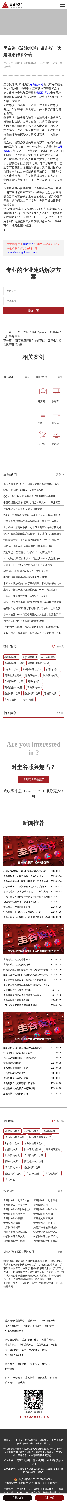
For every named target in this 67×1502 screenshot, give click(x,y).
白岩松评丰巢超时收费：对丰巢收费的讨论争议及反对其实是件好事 (33, 527)
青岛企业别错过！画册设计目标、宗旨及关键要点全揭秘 (27, 881)
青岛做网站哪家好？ (44, 1218)
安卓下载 (36, 1492)
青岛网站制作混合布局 (46, 1209)
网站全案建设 (12, 1339)
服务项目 (17, 1377)
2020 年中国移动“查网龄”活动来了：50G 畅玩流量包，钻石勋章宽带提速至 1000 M (33, 515)
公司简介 (9, 1382)
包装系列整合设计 (32, 1325)
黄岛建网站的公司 (12, 1063)
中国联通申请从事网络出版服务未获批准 (25, 577)
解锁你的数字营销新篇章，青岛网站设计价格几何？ (27, 969)
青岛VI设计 (29, 699)
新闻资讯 (9, 1363)
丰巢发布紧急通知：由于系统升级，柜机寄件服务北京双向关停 (33, 583)
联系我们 (22, 1382)
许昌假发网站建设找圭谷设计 (17, 1053)
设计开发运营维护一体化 (34, 1349)
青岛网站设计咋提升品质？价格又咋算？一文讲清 (27, 876)
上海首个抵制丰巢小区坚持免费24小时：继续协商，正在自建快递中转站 (33, 589)
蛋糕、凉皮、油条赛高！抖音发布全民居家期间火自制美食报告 (33, 633)
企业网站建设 (48, 657)
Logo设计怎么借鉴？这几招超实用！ (21, 901)
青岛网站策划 (32, 675)
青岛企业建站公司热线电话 (16, 964)
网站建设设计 (24, 1460)
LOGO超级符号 (47, 1320)
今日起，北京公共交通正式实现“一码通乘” (25, 595)
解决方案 (42, 1377)
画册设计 (49, 1325)
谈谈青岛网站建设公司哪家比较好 (49, 1231)
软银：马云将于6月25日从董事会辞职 (23, 490)
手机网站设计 (51, 693)
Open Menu (62, 4)
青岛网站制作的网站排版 (16, 1209)
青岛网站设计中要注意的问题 (18, 1204)
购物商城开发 (48, 1339)
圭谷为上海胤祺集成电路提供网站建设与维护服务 (27, 985)
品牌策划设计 (46, 1282)
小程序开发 (10, 1344)
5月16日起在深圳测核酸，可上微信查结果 (25, 571)
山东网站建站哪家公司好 (15, 1068)
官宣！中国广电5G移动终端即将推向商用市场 (27, 564)
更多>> (60, 474)
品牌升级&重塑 (12, 1325)
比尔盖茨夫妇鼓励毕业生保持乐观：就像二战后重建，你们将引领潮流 (33, 521)
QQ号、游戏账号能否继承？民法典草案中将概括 (29, 496)
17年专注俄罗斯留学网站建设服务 (20, 1005)
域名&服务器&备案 (14, 1355)
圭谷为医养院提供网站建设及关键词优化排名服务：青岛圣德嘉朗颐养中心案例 (27, 974)
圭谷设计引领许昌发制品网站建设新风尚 (23, 1047)
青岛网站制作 (34, 687)
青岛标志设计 (11, 699)
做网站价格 (43, 92)
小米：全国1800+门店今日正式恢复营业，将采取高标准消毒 (33, 614)
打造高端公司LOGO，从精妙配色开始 (22, 912)
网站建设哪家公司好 (38, 663)
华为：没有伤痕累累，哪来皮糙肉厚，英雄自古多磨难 (32, 602)
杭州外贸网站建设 (52, 1492)
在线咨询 (17, 1497)
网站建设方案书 (12, 675)
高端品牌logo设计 (14, 687)
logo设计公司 (11, 669)
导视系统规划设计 (14, 1330)
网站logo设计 (34, 681)
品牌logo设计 (53, 669)
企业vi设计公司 (12, 693)
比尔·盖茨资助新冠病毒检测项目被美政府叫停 (27, 546)
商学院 (53, 1377)
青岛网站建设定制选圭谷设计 (17, 1000)
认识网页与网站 (11, 1227)
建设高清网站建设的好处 (15, 1093)
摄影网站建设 (11, 657)
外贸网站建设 (30, 657)
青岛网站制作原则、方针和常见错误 (49, 1213)
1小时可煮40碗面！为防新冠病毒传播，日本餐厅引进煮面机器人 (33, 627)
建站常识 (46, 1363)
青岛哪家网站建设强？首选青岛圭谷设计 (23, 995)
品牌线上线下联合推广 (48, 1344)
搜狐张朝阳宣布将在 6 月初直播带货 (22, 508)
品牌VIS (32, 1320)
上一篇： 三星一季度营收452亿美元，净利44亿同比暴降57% (32, 334)
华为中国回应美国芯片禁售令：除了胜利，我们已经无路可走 (33, 533)
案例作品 (29, 1377)
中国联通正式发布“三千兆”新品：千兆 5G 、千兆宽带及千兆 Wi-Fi (33, 502)
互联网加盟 (34, 1489)
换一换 (60, 646)
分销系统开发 (26, 1344)
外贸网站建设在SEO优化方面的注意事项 (49, 1236)
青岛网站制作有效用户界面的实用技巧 (18, 1213)
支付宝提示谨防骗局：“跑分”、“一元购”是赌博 (28, 552)
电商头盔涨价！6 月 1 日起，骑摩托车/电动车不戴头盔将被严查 (33, 483)
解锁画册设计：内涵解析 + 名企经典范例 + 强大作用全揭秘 (27, 886)
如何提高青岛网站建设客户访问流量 (18, 1231)
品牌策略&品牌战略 (15, 1320)
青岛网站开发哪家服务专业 (16, 907)
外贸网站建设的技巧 (14, 1236)
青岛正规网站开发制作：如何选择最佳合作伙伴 (26, 917)
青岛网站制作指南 (13, 1218)
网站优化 (34, 1363)
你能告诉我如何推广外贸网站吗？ (20, 1058)
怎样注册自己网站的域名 (15, 1078)
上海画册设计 (49, 1489)
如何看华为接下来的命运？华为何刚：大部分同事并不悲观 (33, 539)
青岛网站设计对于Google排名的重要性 (18, 1200)
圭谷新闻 (22, 1363)
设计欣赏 (9, 1368)
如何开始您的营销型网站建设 (49, 1227)
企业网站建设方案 (14, 663)
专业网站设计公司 (14, 681)
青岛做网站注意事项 (44, 1222)
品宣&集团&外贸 (30, 1339)
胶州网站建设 (50, 675)
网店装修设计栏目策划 (46, 1240)
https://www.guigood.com (22, 252)
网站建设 (28, 244)
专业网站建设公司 (32, 669)
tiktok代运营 (22, 1492)
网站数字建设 (29, 1282)
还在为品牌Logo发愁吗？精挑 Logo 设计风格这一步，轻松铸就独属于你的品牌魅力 (27, 891)
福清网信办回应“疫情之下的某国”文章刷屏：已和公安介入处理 (33, 608)
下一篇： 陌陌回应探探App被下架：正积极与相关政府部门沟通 (32, 342)
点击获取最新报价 (33, 779)
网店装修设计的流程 (14, 1240)
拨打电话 (49, 1497)
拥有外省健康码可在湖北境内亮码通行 (23, 620)
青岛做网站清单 (11, 1222)
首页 (7, 1377)
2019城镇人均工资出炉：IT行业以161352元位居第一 (31, 558)
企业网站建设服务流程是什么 (17, 990)
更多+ (28, 377)
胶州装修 (21, 1489)
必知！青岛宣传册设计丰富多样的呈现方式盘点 (26, 896)
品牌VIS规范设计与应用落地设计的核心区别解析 (27, 871)
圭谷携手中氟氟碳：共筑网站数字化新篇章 (24, 980)
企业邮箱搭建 (12, 1349)
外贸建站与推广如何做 (14, 1073)
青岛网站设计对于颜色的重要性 (49, 1200)
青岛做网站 (36, 84)
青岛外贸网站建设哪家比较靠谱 (19, 1083)
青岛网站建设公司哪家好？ (16, 959)
